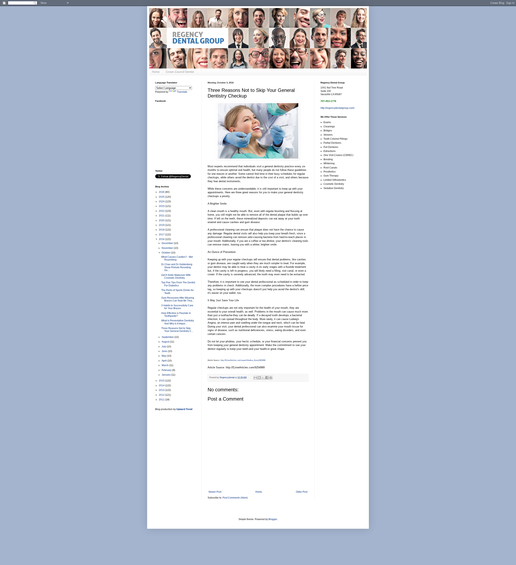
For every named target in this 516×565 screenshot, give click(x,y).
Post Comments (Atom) (235, 497)
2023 (162, 206)
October (166, 252)
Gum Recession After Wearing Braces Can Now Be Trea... (177, 299)
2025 (162, 196)
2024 (162, 201)
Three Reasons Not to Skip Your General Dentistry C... (177, 329)
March (165, 365)
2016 (162, 239)
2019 (162, 225)
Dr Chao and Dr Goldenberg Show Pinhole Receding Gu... (176, 267)
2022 (162, 211)
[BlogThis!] (259, 378)
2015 (162, 380)
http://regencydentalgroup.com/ (337, 108)
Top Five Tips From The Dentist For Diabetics (178, 284)
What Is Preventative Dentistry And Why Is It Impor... (177, 322)
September (168, 337)
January (166, 374)
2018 (162, 229)
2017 (162, 234)
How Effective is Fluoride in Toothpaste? (176, 314)
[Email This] (255, 378)
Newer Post (215, 491)
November (168, 248)
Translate (182, 91)
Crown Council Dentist (180, 71)
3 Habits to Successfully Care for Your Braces (177, 307)
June (165, 351)
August (166, 341)
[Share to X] (263, 378)
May (164, 355)
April (164, 360)
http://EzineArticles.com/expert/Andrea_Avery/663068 (243, 360)
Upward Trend (184, 409)
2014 (162, 385)
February (167, 370)
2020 (162, 220)
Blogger (272, 519)
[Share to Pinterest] (271, 378)
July (164, 346)
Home (156, 71)
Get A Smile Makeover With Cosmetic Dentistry (176, 276)
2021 (162, 215)
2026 (162, 192)
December (168, 243)
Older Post (301, 491)
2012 (162, 395)
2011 (162, 399)
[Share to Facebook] (267, 378)
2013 (162, 390)
